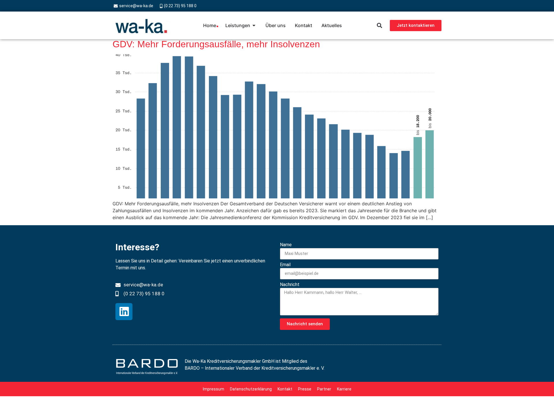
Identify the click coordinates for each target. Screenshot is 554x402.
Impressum (213, 389)
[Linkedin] (123, 311)
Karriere (344, 389)
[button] (379, 25)
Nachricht (290, 284)
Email (285, 264)
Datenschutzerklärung (251, 389)
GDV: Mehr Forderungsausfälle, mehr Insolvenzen (216, 44)
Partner (324, 389)
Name (286, 245)
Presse (304, 389)
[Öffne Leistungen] (254, 25)
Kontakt (285, 389)
